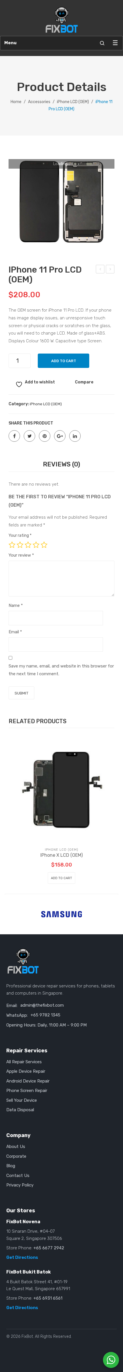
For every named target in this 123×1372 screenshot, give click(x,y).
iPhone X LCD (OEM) (61, 855)
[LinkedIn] (75, 436)
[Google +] (60, 436)
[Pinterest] (44, 436)
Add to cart (63, 361)
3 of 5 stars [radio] (28, 544)
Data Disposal (20, 1109)
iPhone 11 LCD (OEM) (100, 270)
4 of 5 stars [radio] (36, 544)
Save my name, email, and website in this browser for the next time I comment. (61, 669)
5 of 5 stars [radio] (44, 544)
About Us (15, 1146)
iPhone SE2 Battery (110, 270)
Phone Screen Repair (26, 1090)
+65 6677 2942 (48, 1248)
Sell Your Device (21, 1100)
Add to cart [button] (61, 878)
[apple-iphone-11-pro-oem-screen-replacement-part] (61, 201)
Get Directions (22, 1257)
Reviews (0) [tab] (61, 464)
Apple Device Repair (25, 1071)
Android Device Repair (27, 1081)
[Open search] (102, 43)
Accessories (39, 101)
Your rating (20, 535)
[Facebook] (14, 436)
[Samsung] (61, 914)
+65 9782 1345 (45, 1015)
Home (16, 101)
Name (16, 605)
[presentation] (10, 912)
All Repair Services (24, 1061)
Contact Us (17, 1175)
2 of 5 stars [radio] (20, 544)
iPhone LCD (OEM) (73, 101)
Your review (21, 555)
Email (15, 631)
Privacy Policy (19, 1185)
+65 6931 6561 (47, 1298)
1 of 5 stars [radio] (12, 544)
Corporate (16, 1156)
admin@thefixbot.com (42, 1005)
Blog (10, 1165)
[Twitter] (29, 436)
